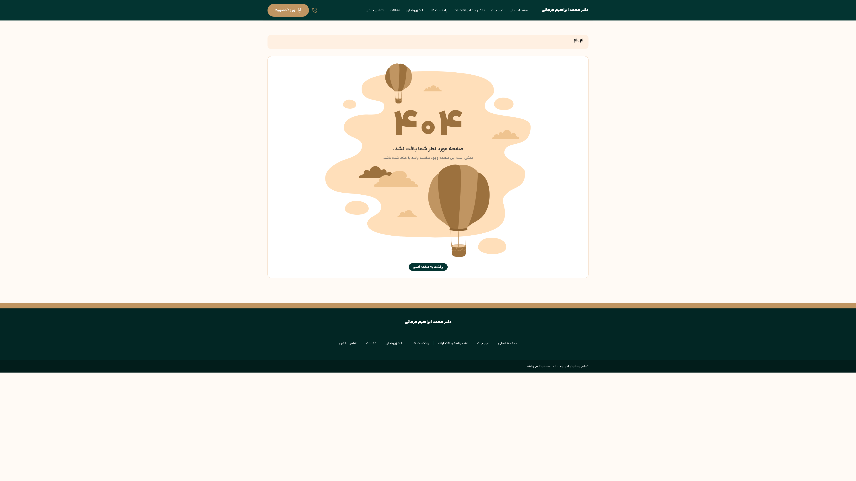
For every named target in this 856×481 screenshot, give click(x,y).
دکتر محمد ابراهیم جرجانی (564, 10)
